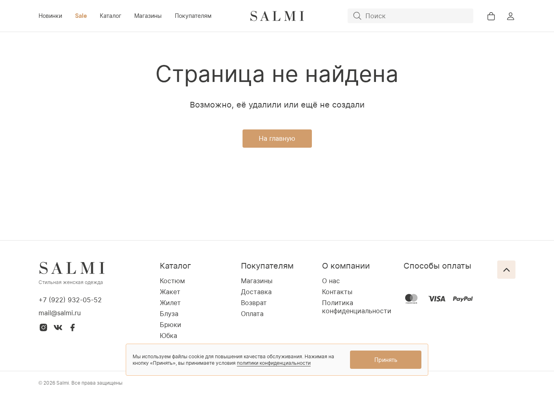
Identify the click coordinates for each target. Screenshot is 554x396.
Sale (81, 15)
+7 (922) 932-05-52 (70, 300)
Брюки (170, 325)
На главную (277, 138)
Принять (385, 359)
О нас (331, 281)
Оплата (252, 314)
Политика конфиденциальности (356, 307)
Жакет (170, 292)
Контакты (337, 292)
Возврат (254, 303)
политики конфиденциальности (274, 363)
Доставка (256, 292)
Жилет (170, 303)
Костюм (172, 281)
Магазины (148, 15)
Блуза (169, 314)
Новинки (50, 15)
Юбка (168, 335)
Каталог (110, 15)
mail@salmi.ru (60, 313)
